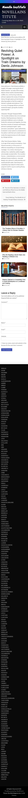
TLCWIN (3, 770)
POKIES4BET (5, 523)
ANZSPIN (4, 515)
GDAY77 (3, 519)
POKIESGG (4, 419)
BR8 (2, 445)
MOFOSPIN (4, 534)
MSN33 (3, 574)
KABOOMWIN (5, 606)
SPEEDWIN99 (5, 572)
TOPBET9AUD (5, 728)
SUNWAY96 (4, 434)
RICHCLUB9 (4, 668)
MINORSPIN (4, 568)
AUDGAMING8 (5, 549)
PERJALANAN (5, 457)
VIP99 (3, 747)
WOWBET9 (4, 460)
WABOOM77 (5, 713)
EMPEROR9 (4, 481)
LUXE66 (3, 543)
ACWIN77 (4, 732)
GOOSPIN (4, 715)
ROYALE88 (4, 538)
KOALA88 (4, 768)
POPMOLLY (4, 532)
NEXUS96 (4, 602)
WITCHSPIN (4, 555)
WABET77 (4, 704)
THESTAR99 (5, 700)
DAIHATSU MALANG (7, 502)
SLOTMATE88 (5, 772)
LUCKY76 (4, 757)
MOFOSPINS (4, 657)
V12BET (3, 689)
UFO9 (3, 438)
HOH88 (3, 753)
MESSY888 (4, 743)
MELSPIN (4, 777)
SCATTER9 (4, 577)
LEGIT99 (3, 779)
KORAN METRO (5, 411)
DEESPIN (4, 408)
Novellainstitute (14, 14)
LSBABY (3, 751)
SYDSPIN (3, 675)
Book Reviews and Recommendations (14, 70)
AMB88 (3, 383)
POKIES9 (3, 389)
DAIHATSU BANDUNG (7, 698)
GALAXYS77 (4, 479)
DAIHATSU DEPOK (6, 545)
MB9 (2, 447)
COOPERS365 (5, 579)
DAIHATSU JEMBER (7, 591)
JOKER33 (3, 396)
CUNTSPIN (4, 494)
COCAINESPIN (5, 530)
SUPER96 (4, 760)
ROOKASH (4, 672)
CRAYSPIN (4, 562)
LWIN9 (3, 681)
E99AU (3, 483)
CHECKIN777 (5, 474)
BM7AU (3, 604)
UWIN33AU (4, 485)
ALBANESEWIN (5, 381)
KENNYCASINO (5, 594)
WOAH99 (4, 696)
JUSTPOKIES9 (5, 525)
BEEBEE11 (4, 513)
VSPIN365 (4, 721)
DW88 (3, 370)
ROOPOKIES (4, 730)
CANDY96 (4, 500)
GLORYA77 (4, 391)
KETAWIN (4, 566)
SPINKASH (4, 564)
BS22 (2, 749)
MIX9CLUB (4, 511)
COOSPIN (4, 553)
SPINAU (3, 398)
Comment (4, 302)
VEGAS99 (4, 449)
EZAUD (3, 496)
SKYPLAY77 (4, 402)
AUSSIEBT (4, 723)
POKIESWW (4, 521)
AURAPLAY (4, 764)
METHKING (4, 585)
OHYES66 (4, 517)
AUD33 (3, 423)
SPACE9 (3, 421)
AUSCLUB (4, 706)
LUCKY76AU (4, 740)
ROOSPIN (4, 679)
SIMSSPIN (4, 598)
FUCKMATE (4, 581)
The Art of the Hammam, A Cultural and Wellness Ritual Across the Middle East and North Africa (14, 190)
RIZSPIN (3, 670)
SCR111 (3, 379)
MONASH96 (4, 436)
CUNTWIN (4, 491)
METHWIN (4, 451)
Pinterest (6, 180)
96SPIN (3, 377)
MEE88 (3, 374)
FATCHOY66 (4, 462)
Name (3, 323)
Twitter (15, 177)
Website (3, 336)
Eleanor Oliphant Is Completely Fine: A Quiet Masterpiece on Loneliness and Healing (14, 281)
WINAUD (4, 508)
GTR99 (3, 560)
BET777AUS (5, 404)
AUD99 (3, 504)
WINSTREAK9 (5, 691)
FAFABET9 (4, 719)
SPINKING (4, 536)
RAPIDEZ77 (4, 432)
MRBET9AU (4, 774)
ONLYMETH (4, 468)
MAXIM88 (4, 372)
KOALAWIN (4, 417)
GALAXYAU (4, 440)
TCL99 (3, 430)
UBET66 (3, 738)
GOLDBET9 (4, 596)
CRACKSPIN (4, 557)
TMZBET (3, 683)
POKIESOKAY (5, 685)
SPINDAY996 (5, 413)
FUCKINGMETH (5, 587)
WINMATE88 (5, 677)
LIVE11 (3, 489)
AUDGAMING (5, 547)
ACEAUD (4, 453)
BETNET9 (4, 717)
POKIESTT (4, 766)
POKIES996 (4, 726)
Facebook (6, 177)
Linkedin (15, 180)
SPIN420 (3, 498)
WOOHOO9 (4, 702)
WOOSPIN (4, 426)
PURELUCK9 (5, 687)
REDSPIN (4, 755)
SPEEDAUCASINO (6, 736)
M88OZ (3, 385)
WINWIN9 (4, 470)
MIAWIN (3, 506)
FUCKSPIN (4, 583)
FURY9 (3, 600)
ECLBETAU (4, 466)
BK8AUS (3, 368)
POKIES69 (4, 734)
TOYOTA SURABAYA (7, 636)
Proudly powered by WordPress (14, 791)
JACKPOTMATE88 (6, 528)
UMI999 (3, 394)
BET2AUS (4, 428)
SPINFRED (4, 666)
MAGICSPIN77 (5, 477)
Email (3, 329)
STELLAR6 (4, 442)
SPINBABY (4, 487)
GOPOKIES (4, 762)
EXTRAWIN (4, 589)
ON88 (3, 472)
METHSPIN (4, 464)
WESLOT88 (4, 570)
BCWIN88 (4, 406)
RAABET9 (4, 540)
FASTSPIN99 (5, 711)
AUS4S (3, 745)
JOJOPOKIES (4, 551)
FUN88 (3, 387)
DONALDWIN (5, 415)
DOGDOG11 (4, 455)
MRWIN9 (4, 400)
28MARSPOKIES (6, 694)
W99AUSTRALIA (6, 709)
